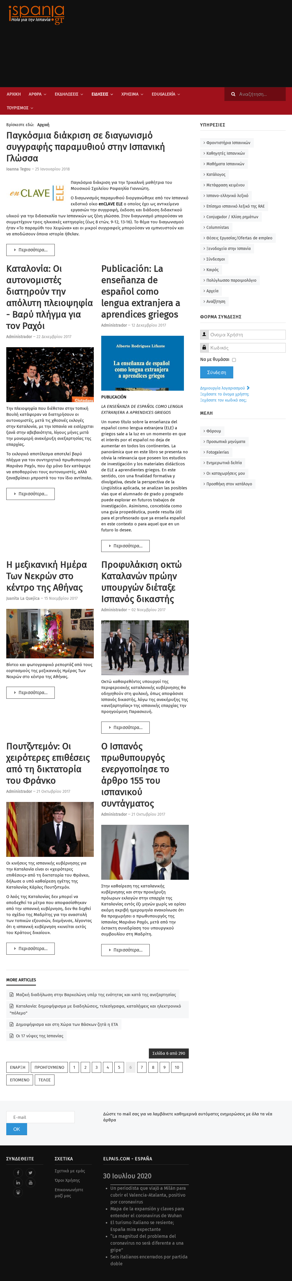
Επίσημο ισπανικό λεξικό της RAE (235, 206)
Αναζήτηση (215, 301)
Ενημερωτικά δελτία (224, 462)
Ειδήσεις (100, 94)
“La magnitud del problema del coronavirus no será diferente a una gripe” (147, 1243)
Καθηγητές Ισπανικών (225, 153)
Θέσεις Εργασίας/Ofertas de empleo (239, 238)
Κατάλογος (216, 174)
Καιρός (212, 269)
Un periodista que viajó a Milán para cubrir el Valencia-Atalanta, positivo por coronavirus (148, 1195)
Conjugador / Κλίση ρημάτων (232, 217)
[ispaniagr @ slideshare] (18, 1192)
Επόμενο (19, 1080)
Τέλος (44, 1080)
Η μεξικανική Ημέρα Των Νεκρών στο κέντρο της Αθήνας (46, 576)
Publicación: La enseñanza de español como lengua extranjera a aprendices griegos (140, 291)
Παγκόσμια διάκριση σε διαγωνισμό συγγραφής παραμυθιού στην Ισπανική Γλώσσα (85, 147)
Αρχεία (212, 291)
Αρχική (14, 94)
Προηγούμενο (49, 1067)
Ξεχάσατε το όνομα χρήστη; (224, 394)
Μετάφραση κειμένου (225, 185)
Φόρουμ (213, 431)
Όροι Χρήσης (67, 1180)
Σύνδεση (216, 372)
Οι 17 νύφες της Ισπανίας (39, 1035)
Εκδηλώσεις (66, 94)
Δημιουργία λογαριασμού (223, 388)
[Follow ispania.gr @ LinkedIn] (18, 1182)
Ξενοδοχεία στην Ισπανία (228, 248)
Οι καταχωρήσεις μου (225, 473)
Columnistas (217, 227)
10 (177, 1067)
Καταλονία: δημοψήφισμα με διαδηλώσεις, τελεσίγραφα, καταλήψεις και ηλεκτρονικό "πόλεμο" (95, 1010)
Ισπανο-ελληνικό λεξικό (227, 195)
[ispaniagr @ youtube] (30, 1182)
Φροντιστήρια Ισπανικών (228, 142)
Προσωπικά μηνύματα (225, 441)
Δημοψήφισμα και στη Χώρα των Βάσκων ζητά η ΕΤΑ (66, 1024)
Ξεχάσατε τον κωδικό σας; (223, 400)
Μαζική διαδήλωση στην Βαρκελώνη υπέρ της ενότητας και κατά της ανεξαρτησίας (95, 994)
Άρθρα (35, 94)
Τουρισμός (18, 107)
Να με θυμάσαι (215, 359)
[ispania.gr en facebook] (18, 1173)
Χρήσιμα (130, 94)
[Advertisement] (194, 43)
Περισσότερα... (32, 250)
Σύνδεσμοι (215, 259)
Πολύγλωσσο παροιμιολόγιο (231, 280)
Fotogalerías (217, 452)
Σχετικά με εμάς (70, 1170)
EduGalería (163, 94)
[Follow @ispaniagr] (30, 1173)
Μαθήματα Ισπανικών (225, 164)
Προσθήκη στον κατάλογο (229, 484)
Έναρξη (17, 1067)
